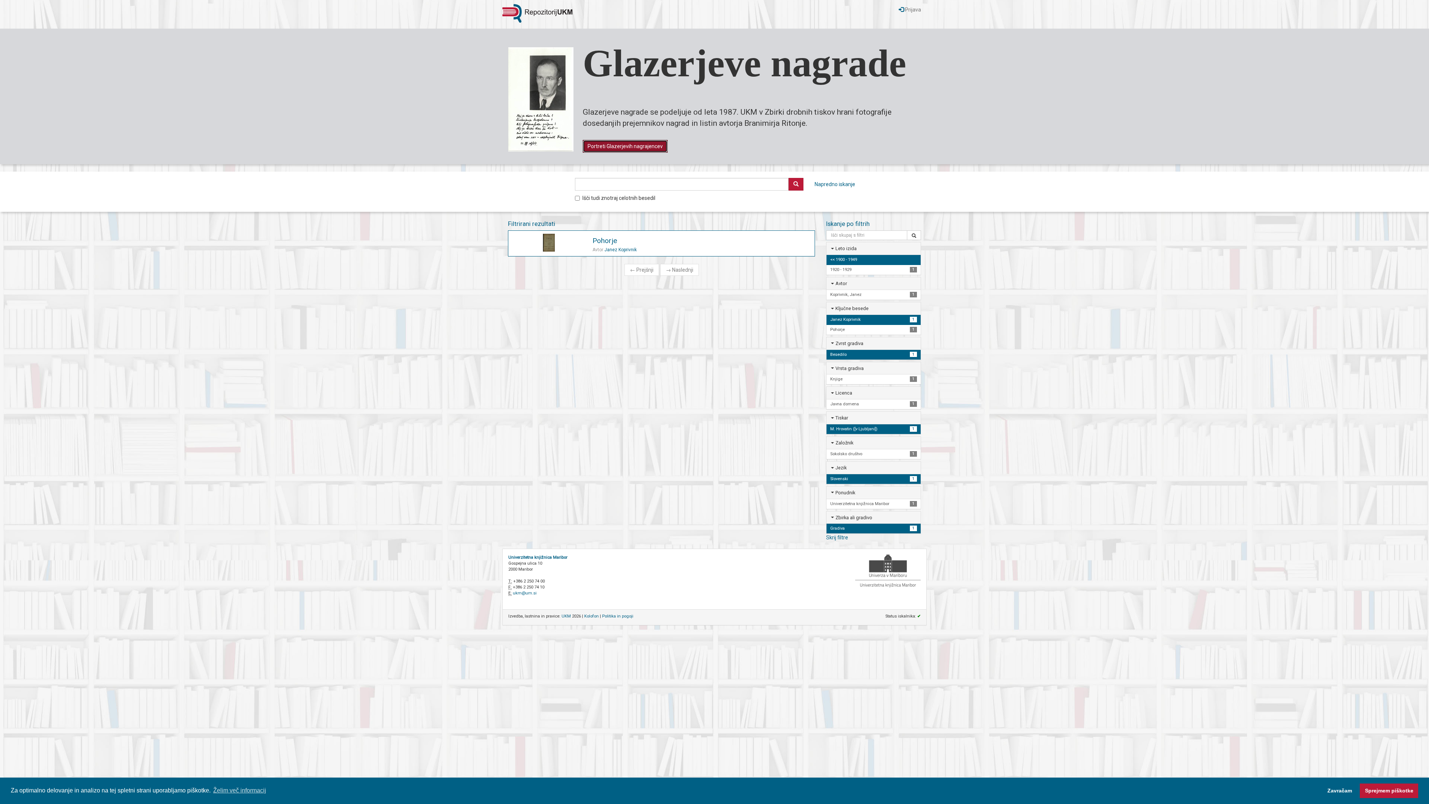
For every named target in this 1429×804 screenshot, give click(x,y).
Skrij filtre (837, 537)
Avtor (841, 283)
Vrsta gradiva (849, 368)
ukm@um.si (525, 593)
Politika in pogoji (617, 616)
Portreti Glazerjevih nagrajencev (625, 146)
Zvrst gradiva (849, 343)
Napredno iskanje (835, 184)
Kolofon (591, 616)
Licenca (843, 393)
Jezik (841, 467)
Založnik (844, 443)
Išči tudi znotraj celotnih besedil (618, 198)
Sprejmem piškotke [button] (1389, 791)
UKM (566, 616)
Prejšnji (641, 270)
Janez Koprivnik (620, 249)
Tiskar (841, 418)
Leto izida (846, 248)
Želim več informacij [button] (239, 790)
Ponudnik (845, 492)
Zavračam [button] (1339, 791)
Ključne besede (852, 308)
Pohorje (604, 240)
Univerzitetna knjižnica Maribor (538, 557)
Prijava (912, 10)
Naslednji (679, 270)
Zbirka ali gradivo (853, 517)
